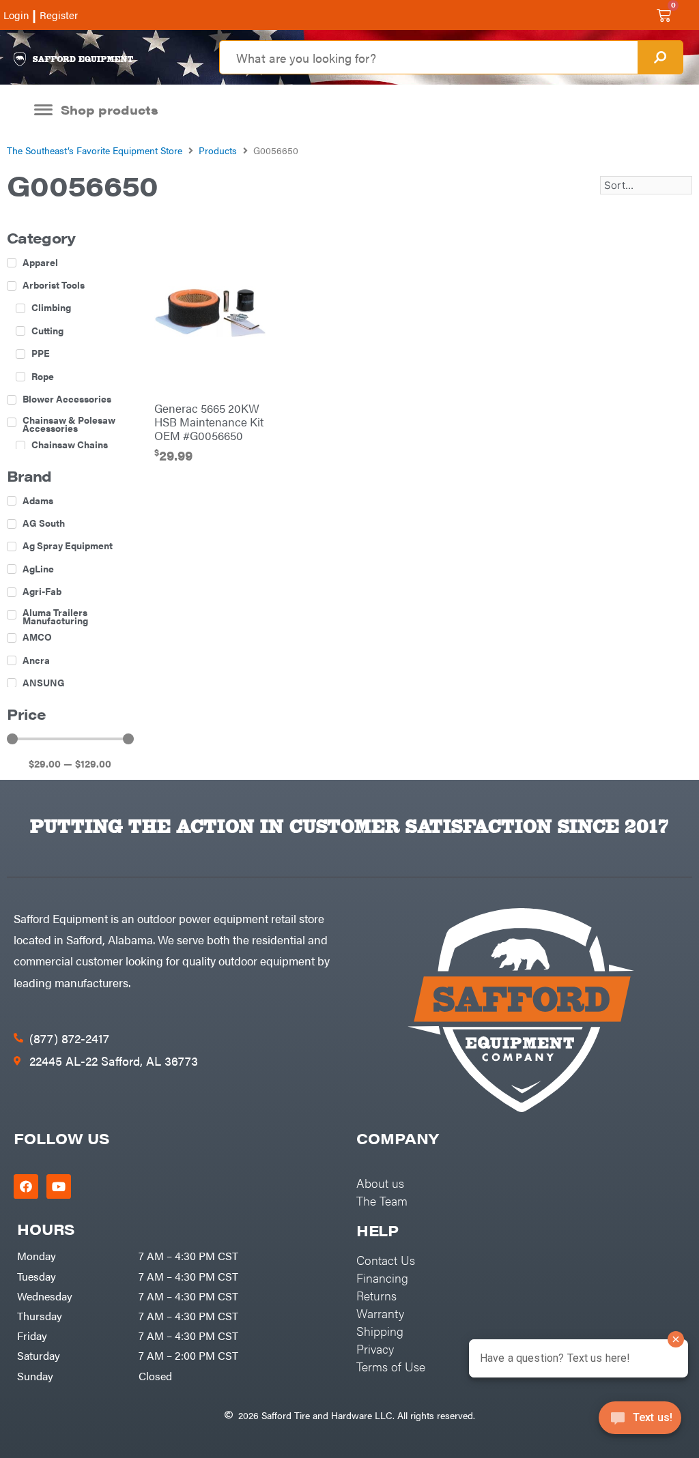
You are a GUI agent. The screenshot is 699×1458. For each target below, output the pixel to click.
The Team (382, 1200)
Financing (382, 1277)
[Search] (660, 57)
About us (380, 1182)
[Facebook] (26, 1186)
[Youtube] (58, 1186)
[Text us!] (640, 1422)
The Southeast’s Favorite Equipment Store (94, 150)
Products (218, 150)
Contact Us (385, 1259)
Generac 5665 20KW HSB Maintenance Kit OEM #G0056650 (208, 421)
